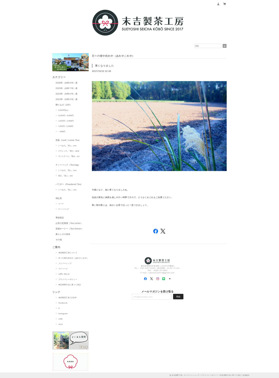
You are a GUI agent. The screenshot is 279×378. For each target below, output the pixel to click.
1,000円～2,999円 (65, 126)
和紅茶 (59, 198)
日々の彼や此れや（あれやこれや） (73, 258)
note (60, 324)
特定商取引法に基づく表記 (69, 285)
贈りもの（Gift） (64, 104)
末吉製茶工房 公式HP (67, 297)
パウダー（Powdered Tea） (69, 184)
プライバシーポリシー (67, 279)
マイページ (63, 269)
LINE (60, 319)
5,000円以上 (63, 110)
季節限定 (60, 217)
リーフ (61, 204)
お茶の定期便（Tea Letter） (69, 223)
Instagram (63, 313)
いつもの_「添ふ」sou (67, 145)
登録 (178, 296)
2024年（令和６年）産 (67, 93)
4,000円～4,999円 (66, 115)
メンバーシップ (65, 263)
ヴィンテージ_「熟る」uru (68, 156)
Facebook (62, 303)
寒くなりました (104, 65)
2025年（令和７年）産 (67, 88)
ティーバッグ (63, 209)
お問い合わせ (64, 274)
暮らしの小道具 (63, 234)
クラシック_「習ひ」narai (68, 151)
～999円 (61, 131)
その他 (59, 239)
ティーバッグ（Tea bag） (68, 164)
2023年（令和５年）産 (67, 99)
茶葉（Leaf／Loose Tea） (68, 140)
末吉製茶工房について (67, 253)
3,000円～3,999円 (66, 121)
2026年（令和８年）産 (67, 82)
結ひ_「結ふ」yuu (65, 175)
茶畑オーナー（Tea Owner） (69, 228)
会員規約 (246, 375)
